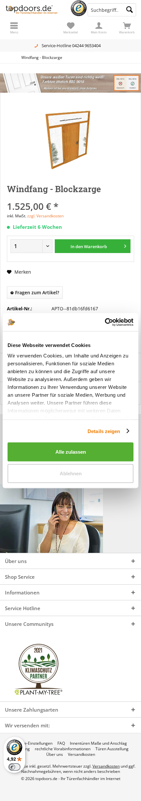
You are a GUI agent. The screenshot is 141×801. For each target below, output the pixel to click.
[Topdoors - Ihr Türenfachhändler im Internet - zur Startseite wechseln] (35, 9)
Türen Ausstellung (112, 749)
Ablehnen (71, 473)
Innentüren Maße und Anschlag (98, 743)
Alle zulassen (70, 452)
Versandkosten (81, 754)
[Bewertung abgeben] (70, 197)
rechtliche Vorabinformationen (63, 749)
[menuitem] (127, 27)
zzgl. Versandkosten (45, 216)
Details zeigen (104, 431)
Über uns (54, 754)
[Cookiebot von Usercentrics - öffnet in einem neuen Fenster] (104, 322)
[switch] (14, 767)
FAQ (61, 743)
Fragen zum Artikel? (36, 292)
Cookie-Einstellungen (33, 743)
